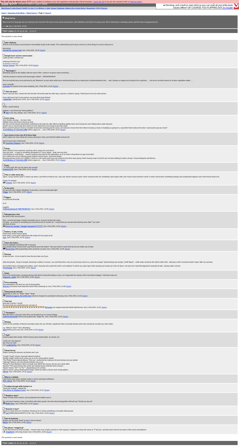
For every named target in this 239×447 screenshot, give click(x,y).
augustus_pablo (9, 277)
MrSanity (48, 307)
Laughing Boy (11, 345)
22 (21, 31)
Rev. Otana (7, 381)
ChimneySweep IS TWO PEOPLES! (16, 209)
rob (7, 26)
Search (48, 13)
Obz (7, 113)
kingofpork (10, 432)
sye (4, 237)
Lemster (6, 86)
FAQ (98, 8)
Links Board (16, 8)
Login (37, 4)
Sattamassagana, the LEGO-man (18, 296)
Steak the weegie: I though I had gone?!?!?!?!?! (24, 226)
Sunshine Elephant (13, 143)
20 (26, 31)
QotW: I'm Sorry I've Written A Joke (36, 8)
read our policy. (136, 2)
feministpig (7, 268)
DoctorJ (6, 286)
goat (5, 330)
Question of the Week (16, 13)
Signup (44, 4)
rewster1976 (8, 169)
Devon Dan (10, 249)
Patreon (104, 8)
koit (7, 413)
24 (15, 31)
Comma (9, 183)
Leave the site (99, 2)
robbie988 (7, 99)
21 (23, 31)
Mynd (5, 422)
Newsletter (91, 8)
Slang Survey (31, 13)
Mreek (5, 372)
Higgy (5, 192)
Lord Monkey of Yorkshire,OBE (15, 130)
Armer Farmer (9, 65)
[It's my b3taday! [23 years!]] (4, 307)
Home (3, 13)
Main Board (5, 8)
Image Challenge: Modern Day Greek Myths (68, 8)
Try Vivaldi (227, 7)
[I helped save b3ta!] (4, 26)
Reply (42, 50)
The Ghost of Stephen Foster (14, 390)
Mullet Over (10, 404)
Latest (10, 31)
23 (18, 31)
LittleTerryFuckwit (10, 317)
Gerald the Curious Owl (12, 50)
